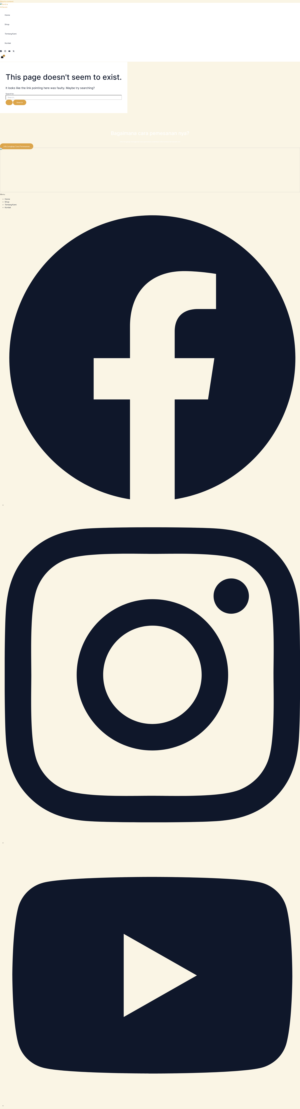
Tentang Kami (11, 34)
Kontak (8, 43)
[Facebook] (1, 51)
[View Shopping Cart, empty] (2, 57)
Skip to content (6, 1)
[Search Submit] (9, 102)
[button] (150, 194)
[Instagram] (5, 51)
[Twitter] (14, 51)
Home (7, 15)
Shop (7, 24)
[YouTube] (9, 51)
